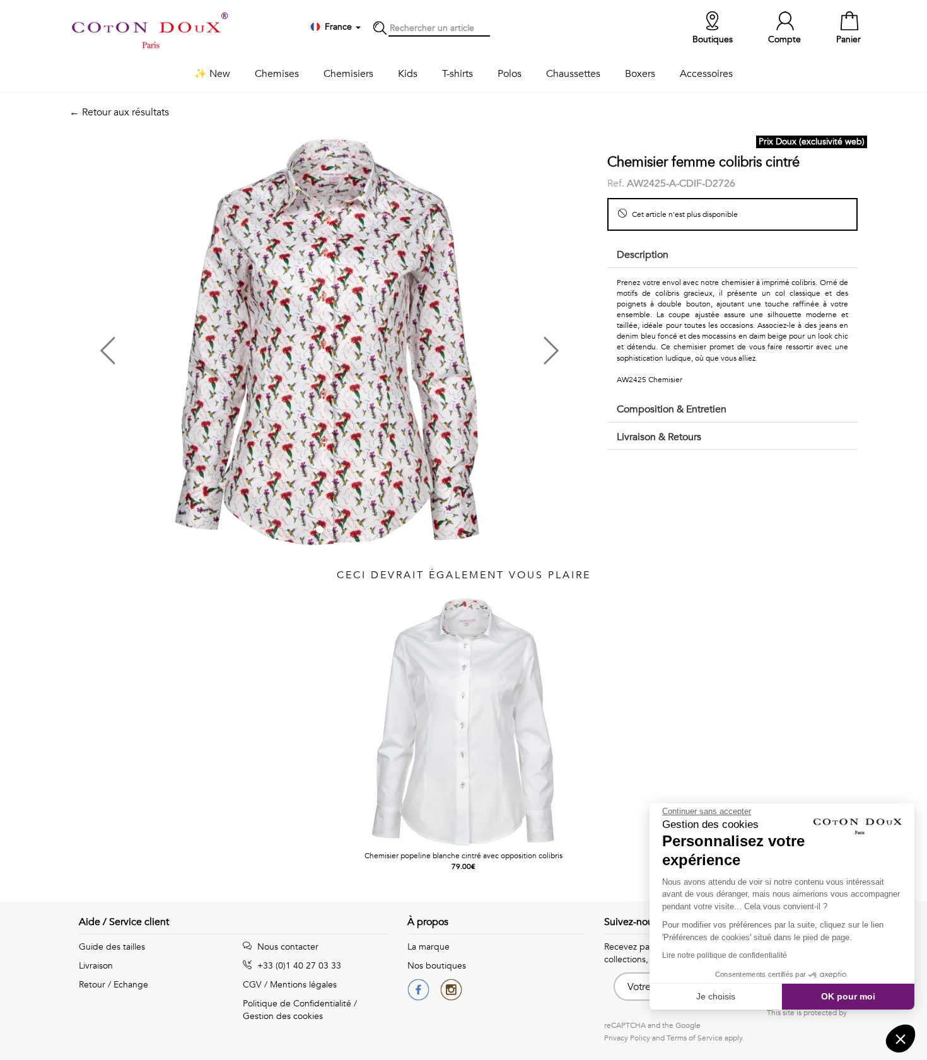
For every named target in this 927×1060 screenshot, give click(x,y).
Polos (510, 74)
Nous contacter (286, 947)
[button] (199, 346)
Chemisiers (348, 74)
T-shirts (457, 74)
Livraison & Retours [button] (659, 437)
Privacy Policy (627, 1038)
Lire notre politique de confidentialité (724, 955)
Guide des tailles (112, 947)
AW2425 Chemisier (649, 380)
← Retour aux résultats (119, 112)
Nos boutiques (436, 966)
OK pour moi (848, 996)
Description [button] (642, 255)
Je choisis (715, 996)
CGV (252, 985)
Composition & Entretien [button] (671, 409)
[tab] (732, 255)
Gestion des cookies (283, 1016)
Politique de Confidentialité (297, 1004)
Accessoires (706, 74)
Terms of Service (695, 1038)
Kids (407, 74)
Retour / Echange (113, 985)
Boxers (640, 74)
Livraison (96, 966)
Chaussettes (573, 74)
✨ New (212, 74)
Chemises (277, 74)
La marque (428, 947)
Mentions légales (303, 985)
